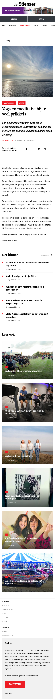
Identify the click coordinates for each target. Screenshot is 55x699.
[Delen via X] (39, 149)
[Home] (27, 4)
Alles (3, 25)
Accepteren (15, 684)
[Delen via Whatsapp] (45, 149)
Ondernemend (25, 25)
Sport (36, 25)
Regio (41, 19)
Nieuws (14, 19)
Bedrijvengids (7, 635)
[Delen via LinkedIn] (27, 149)
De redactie (7, 140)
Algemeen (12, 25)
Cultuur (44, 25)
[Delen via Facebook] (33, 149)
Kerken (4, 621)
